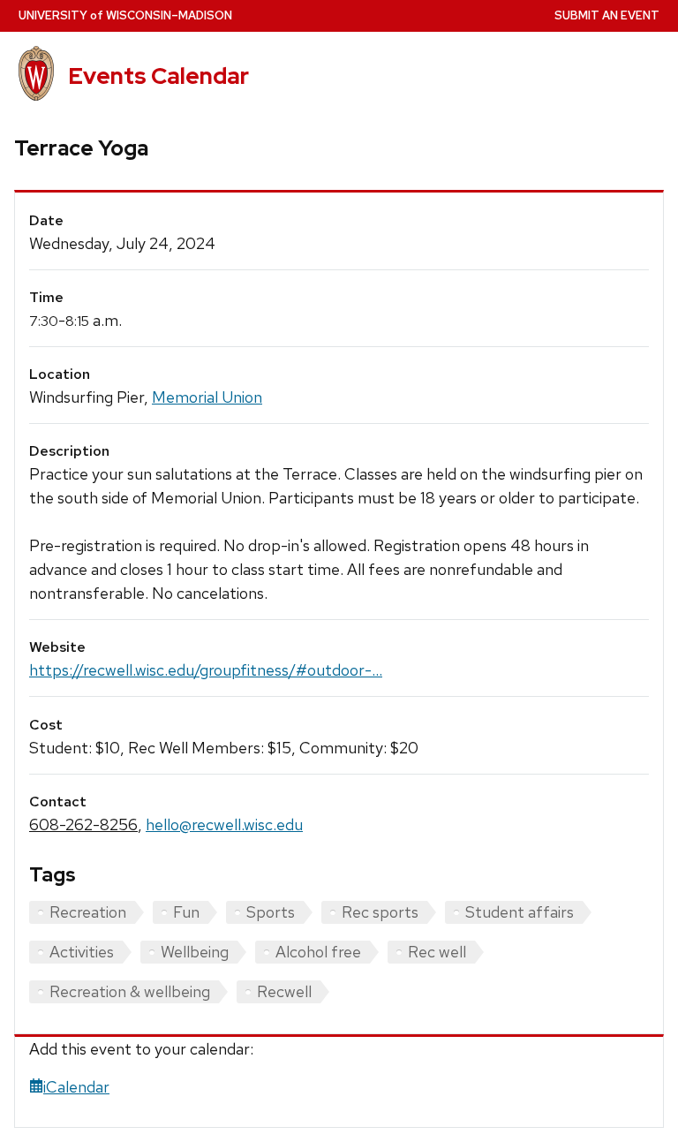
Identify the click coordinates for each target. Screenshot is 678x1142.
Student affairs (519, 912)
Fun (186, 912)
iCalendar (76, 1087)
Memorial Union (207, 397)
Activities (81, 952)
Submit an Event (606, 15)
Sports (270, 912)
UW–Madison (125, 15)
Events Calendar (158, 76)
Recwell (284, 991)
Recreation (87, 912)
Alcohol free (318, 952)
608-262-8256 (83, 824)
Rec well (437, 952)
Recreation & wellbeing (129, 991)
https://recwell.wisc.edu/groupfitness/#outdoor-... (205, 670)
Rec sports (380, 912)
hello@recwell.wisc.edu (224, 824)
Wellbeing (195, 952)
